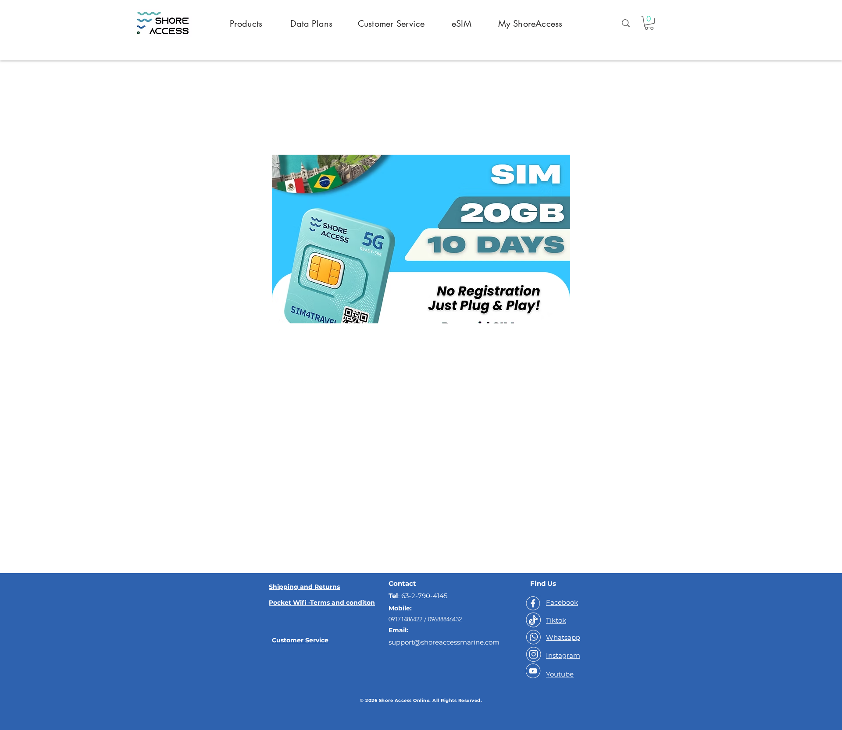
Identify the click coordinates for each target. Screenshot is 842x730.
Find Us (543, 583)
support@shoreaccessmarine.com (444, 642)
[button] (649, 23)
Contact (402, 583)
